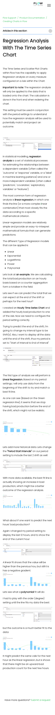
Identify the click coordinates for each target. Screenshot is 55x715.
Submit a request (40, 700)
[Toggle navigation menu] (49, 5)
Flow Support (9, 17)
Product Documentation (32, 17)
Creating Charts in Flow (15, 21)
